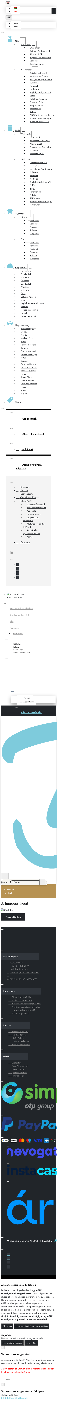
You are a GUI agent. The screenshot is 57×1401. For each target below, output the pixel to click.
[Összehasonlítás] (33, 679)
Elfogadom (7, 1326)
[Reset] (53, 11)
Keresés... (5, 882)
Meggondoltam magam (12, 1342)
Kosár (10, 893)
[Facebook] (17, 564)
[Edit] (2, 32)
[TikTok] (17, 573)
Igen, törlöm (31, 1342)
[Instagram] (17, 569)
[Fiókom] (33, 690)
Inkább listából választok (14, 1398)
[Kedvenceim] (33, 667)
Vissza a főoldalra (13, 917)
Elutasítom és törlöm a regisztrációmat (31, 1326)
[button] (15, 8)
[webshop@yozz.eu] (17, 577)
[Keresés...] (4, 876)
